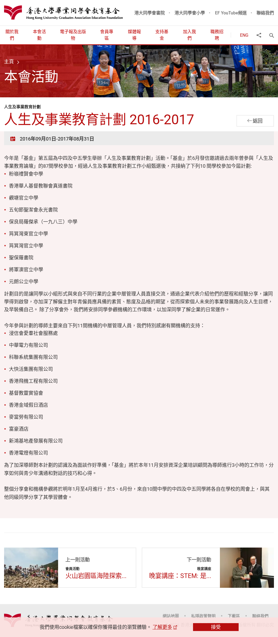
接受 (216, 627)
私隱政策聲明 (203, 616)
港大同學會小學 (190, 13)
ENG (244, 35)
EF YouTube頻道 (231, 13)
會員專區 (106, 35)
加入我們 (189, 35)
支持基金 (161, 35)
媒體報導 (134, 35)
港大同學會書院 (149, 13)
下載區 (234, 616)
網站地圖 (171, 616)
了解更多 (162, 627)
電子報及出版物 (73, 35)
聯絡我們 (265, 13)
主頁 (9, 61)
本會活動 (39, 35)
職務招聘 (216, 35)
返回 (258, 120)
